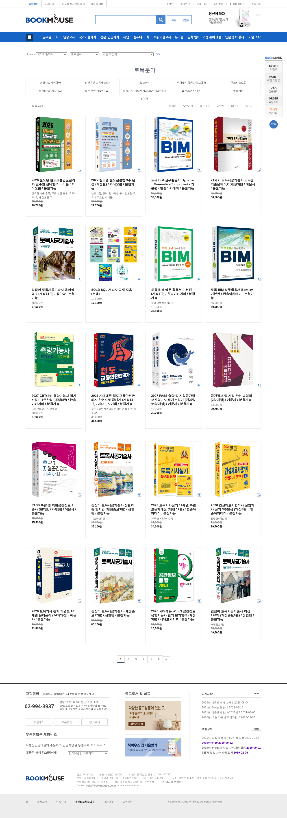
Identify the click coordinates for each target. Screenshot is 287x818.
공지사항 (207, 693)
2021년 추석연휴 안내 (215, 707)
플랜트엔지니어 (191, 90)
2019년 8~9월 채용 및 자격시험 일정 (224, 747)
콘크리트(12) (238, 82)
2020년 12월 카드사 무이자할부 (221, 717)
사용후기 (39, 722)
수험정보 (207, 728)
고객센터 (256, 4)
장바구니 (202, 4)
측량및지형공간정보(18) (191, 82)
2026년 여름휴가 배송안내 (218, 702)
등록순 (172, 105)
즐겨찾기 (34, 4)
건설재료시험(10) (50, 82)
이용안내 (108, 801)
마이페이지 (236, 4)
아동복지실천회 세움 (73, 4)
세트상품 (238, 90)
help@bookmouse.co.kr (101, 785)
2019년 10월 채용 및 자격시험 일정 (223, 737)
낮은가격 (188, 105)
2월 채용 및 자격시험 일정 (217, 752)
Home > (31, 54)
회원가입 (185, 4)
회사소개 (42, 801)
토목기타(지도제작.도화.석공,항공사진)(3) (144, 92)
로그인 (170, 4)
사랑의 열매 (97, 4)
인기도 (248, 105)
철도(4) (144, 82)
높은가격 (205, 105)
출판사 (234, 105)
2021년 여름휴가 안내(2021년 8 (221, 712)
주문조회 (218, 4)
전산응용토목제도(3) (97, 82)
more (256, 693)
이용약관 (61, 801)
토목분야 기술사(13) (97, 90)
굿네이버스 (50, 4)
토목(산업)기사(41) (50, 90)
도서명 (220, 105)
